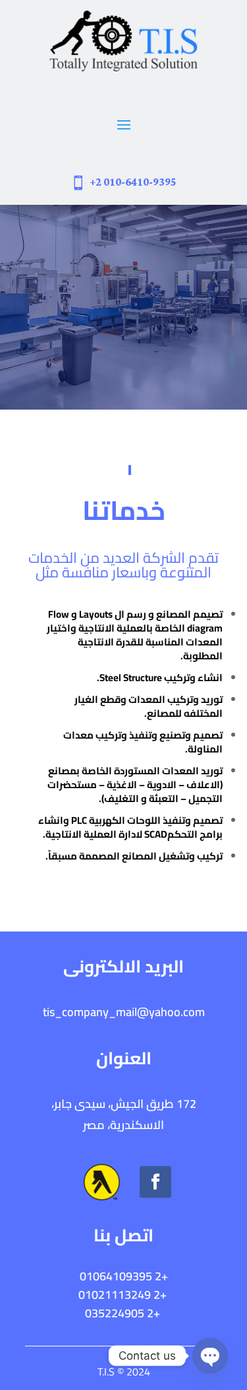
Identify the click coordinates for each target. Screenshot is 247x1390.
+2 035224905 (124, 1313)
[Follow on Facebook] (155, 1182)
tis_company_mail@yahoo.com (124, 1012)
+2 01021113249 (122, 1294)
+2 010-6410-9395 (133, 182)
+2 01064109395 (124, 1276)
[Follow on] (101, 1182)
